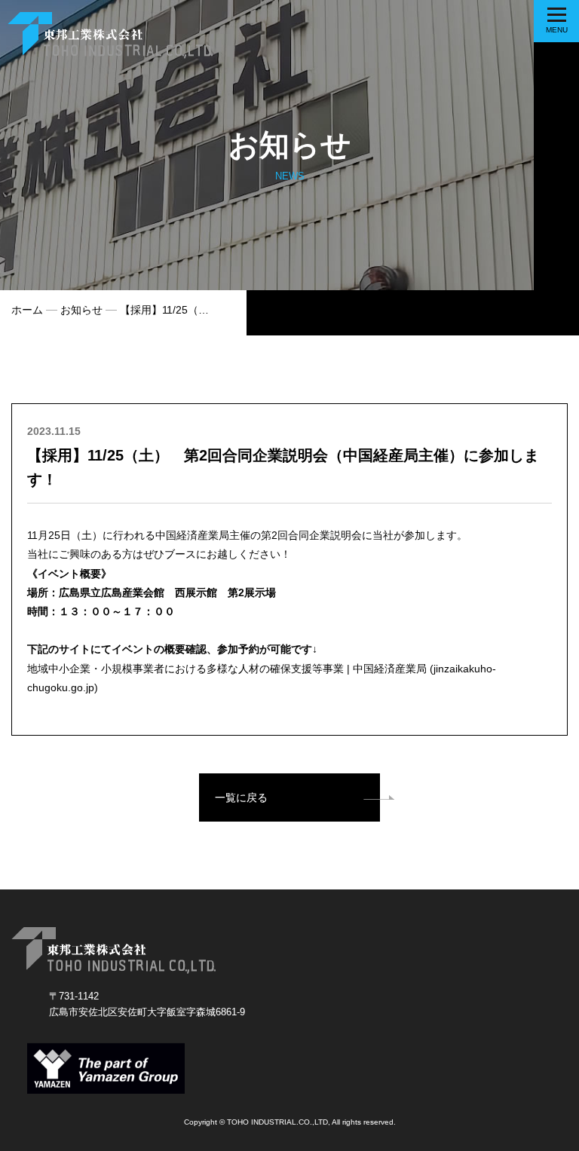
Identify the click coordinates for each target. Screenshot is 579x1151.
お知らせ (81, 310)
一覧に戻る (241, 797)
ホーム (27, 310)
